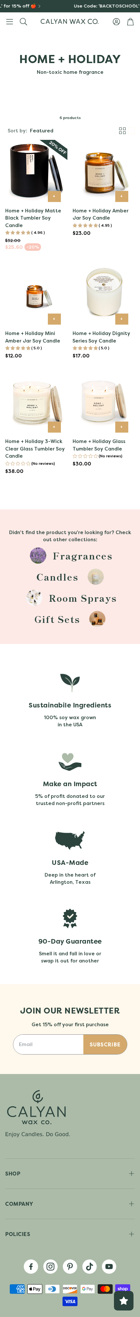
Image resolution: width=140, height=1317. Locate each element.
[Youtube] (109, 1266)
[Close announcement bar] (133, 5)
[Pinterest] (70, 1266)
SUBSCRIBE (105, 1045)
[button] (9, 21)
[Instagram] (50, 1266)
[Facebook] (31, 1266)
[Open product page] (36, 171)
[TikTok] (89, 1266)
